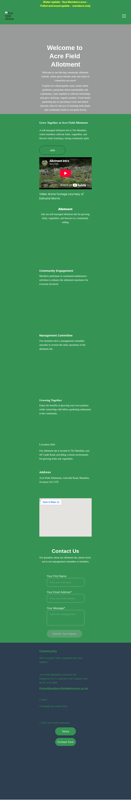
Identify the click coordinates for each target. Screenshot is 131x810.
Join (52, 150)
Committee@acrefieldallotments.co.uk (63, 688)
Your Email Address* (59, 592)
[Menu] (124, 16)
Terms (65, 731)
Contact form (65, 742)
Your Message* (56, 608)
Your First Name (56, 576)
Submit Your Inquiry (64, 633)
